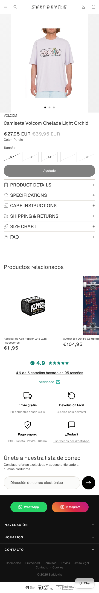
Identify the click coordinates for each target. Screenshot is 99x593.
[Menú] (5, 7)
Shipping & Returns (34, 216)
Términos (50, 563)
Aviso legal (81, 563)
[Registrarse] (88, 482)
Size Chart (23, 226)
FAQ (14, 237)
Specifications (28, 195)
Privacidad (32, 563)
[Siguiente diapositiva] (90, 314)
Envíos (65, 563)
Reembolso (13, 563)
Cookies (57, 567)
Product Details (30, 185)
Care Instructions (33, 206)
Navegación (16, 525)
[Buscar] (15, 7)
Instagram (73, 507)
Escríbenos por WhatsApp (71, 441)
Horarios (14, 537)
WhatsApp (31, 507)
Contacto (14, 550)
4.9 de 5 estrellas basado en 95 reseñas (49, 372)
